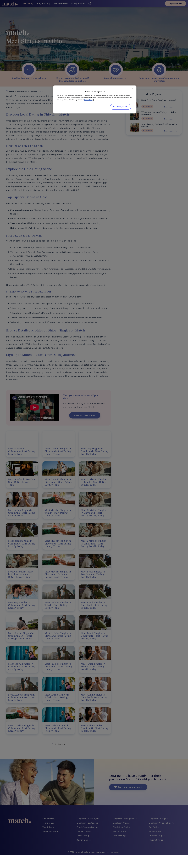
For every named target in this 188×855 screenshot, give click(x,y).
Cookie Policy (88, 100)
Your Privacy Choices (120, 106)
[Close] (133, 88)
